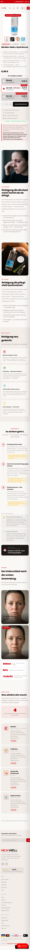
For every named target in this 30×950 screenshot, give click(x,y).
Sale (2, 890)
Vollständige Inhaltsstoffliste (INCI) (14, 821)
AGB (2, 923)
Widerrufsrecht (5, 925)
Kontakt (3, 900)
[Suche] (10, 8)
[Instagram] (2, 864)
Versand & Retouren (6, 902)
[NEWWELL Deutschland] (3, 8)
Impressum (4, 918)
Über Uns (3, 928)
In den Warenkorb (21, 104)
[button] (15, 81)
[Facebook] (6, 864)
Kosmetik (3, 885)
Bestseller (4, 882)
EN (22, 8)
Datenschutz (4, 920)
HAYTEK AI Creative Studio (14, 943)
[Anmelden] (14, 8)
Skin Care (3, 887)
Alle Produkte (4, 879)
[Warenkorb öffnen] (17, 8)
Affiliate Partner (5, 910)
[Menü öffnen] (28, 8)
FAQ (2, 897)
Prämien (3, 905)
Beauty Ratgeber (5, 908)
